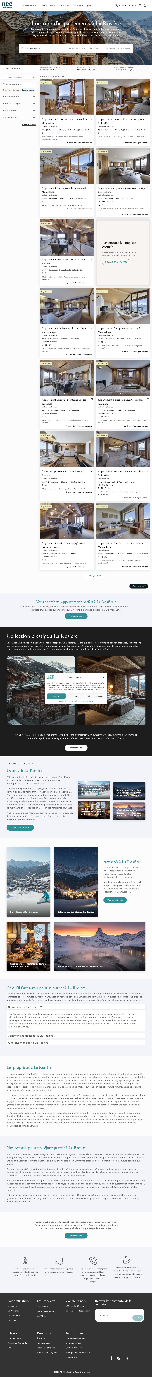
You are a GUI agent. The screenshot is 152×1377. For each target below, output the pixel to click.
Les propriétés (48, 5)
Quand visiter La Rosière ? (25, 1007)
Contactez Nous (76, 616)
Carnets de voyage (82, 5)
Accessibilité (10, 117)
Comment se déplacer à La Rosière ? (31, 1035)
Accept (56, 696)
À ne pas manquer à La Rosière (28, 1042)
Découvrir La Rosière (20, 827)
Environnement (11, 96)
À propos (64, 5)
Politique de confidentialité (83, 701)
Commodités (10, 110)
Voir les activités (115, 900)
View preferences (95, 696)
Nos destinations (29, 5)
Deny (76, 696)
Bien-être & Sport (12, 103)
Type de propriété (12, 84)
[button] (103, 677)
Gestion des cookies (66, 701)
